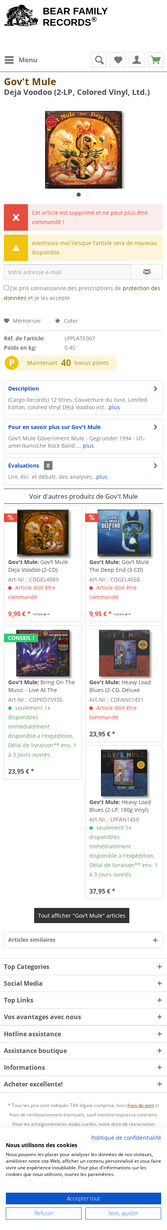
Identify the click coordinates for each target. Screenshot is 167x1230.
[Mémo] (117, 60)
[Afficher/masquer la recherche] (98, 60)
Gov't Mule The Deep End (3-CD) (119, 565)
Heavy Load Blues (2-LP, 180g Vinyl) (120, 805)
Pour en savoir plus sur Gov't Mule (54, 427)
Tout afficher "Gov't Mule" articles (81, 915)
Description (23, 388)
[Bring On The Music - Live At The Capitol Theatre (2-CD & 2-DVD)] (43, 653)
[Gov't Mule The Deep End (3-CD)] (124, 533)
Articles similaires (32, 939)
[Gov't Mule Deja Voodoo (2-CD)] (43, 533)
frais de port (140, 1105)
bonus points (92, 362)
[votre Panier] (136, 60)
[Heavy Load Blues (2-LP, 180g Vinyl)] (124, 773)
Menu (28, 59)
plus (114, 407)
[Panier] (156, 60)
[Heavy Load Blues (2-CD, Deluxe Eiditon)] (124, 653)
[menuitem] (20, 60)
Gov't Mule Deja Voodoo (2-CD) (38, 565)
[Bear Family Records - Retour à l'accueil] (21, 16)
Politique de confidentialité (126, 1137)
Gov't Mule (30, 81)
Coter (70, 320)
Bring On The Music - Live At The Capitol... (41, 686)
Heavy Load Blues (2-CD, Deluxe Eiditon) (120, 686)
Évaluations (23, 465)
